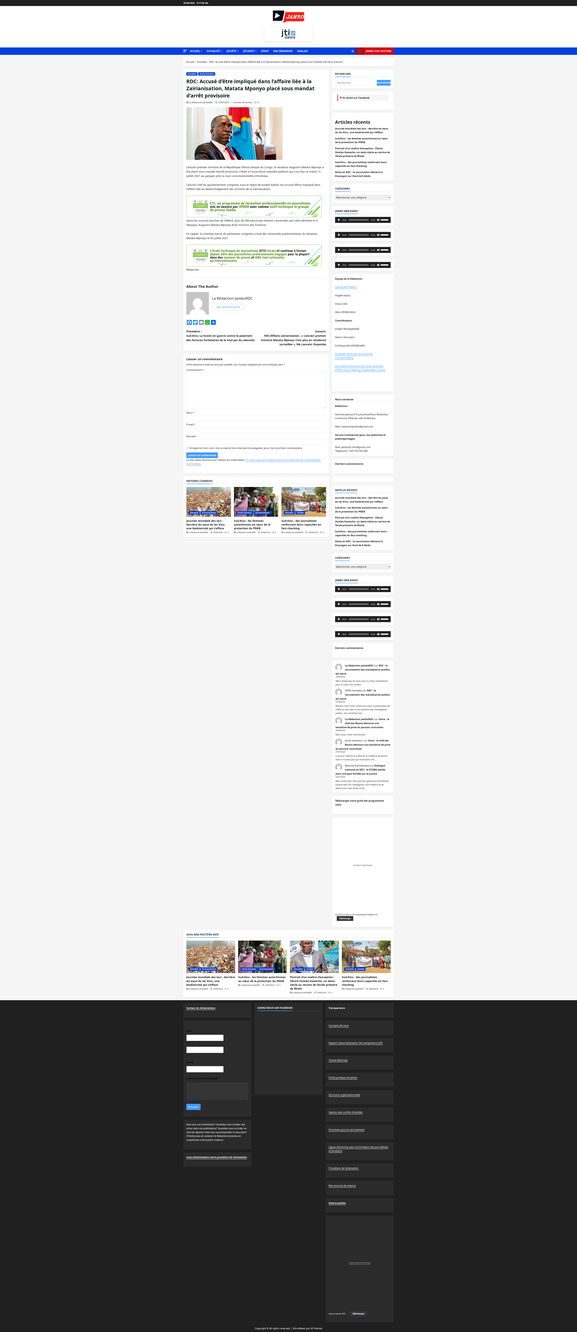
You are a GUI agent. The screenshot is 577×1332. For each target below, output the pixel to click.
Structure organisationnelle (344, 1094)
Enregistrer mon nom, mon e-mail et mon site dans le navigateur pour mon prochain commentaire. (245, 448)
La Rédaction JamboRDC (201, 102)
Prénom (190, 1043)
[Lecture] (338, 219)
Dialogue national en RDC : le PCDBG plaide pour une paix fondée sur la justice (360, 769)
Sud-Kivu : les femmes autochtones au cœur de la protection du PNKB (252, 524)
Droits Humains (207, 74)
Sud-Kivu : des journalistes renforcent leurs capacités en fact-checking (301, 524)
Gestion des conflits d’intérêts (346, 1112)
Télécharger (345, 918)
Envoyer (193, 1107)
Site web (191, 436)
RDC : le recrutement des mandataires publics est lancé (363, 669)
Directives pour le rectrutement (347, 1129)
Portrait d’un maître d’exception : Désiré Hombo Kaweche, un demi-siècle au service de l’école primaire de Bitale (362, 152)
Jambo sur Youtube (378, 51)
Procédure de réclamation (344, 1168)
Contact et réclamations (200, 1008)
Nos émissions (283, 51)
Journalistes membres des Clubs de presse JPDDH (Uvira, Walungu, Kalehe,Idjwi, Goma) (360, 368)
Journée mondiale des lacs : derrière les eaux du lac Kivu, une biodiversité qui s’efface (205, 524)
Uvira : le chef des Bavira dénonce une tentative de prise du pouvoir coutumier (362, 723)
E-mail (190, 424)
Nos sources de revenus (342, 1185)
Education (298, 969)
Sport (265, 51)
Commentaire (195, 370)
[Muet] (378, 219)
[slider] (385, 219)
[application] (363, 220)
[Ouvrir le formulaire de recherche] (353, 51)
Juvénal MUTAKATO (346, 287)
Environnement (209, 512)
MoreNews (299, 1328)
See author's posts (228, 307)
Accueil (195, 51)
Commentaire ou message (202, 1078)
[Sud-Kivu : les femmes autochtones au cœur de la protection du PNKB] (256, 502)
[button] (185, 51)
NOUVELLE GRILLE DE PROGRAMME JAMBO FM (356, 914)
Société (231, 51)
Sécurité (248, 51)
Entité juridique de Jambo (343, 1077)
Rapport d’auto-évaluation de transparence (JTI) (356, 1043)
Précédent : (220, 336)
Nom (190, 412)
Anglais (302, 51)
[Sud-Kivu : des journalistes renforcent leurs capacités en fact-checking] (303, 502)
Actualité (213, 51)
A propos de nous (339, 1025)
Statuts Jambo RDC (337, 1313)
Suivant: (293, 338)
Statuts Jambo (337, 1203)
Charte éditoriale (338, 1060)
